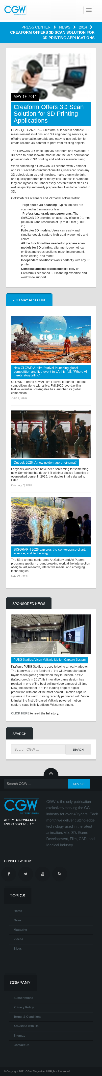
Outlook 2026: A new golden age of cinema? (45, 462)
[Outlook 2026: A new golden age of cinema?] (51, 434)
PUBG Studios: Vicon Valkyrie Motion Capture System (50, 659)
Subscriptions (23, 998)
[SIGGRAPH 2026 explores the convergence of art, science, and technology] (51, 521)
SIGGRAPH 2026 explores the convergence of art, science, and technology (50, 551)
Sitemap (19, 1035)
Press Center (36, 27)
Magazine (20, 930)
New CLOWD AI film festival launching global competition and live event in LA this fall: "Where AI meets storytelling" (50, 371)
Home (18, 911)
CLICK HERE (20, 713)
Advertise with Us (26, 1026)
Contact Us (21, 1045)
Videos (18, 939)
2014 (83, 27)
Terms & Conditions (27, 1017)
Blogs (18, 948)
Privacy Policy (24, 1007)
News (65, 27)
